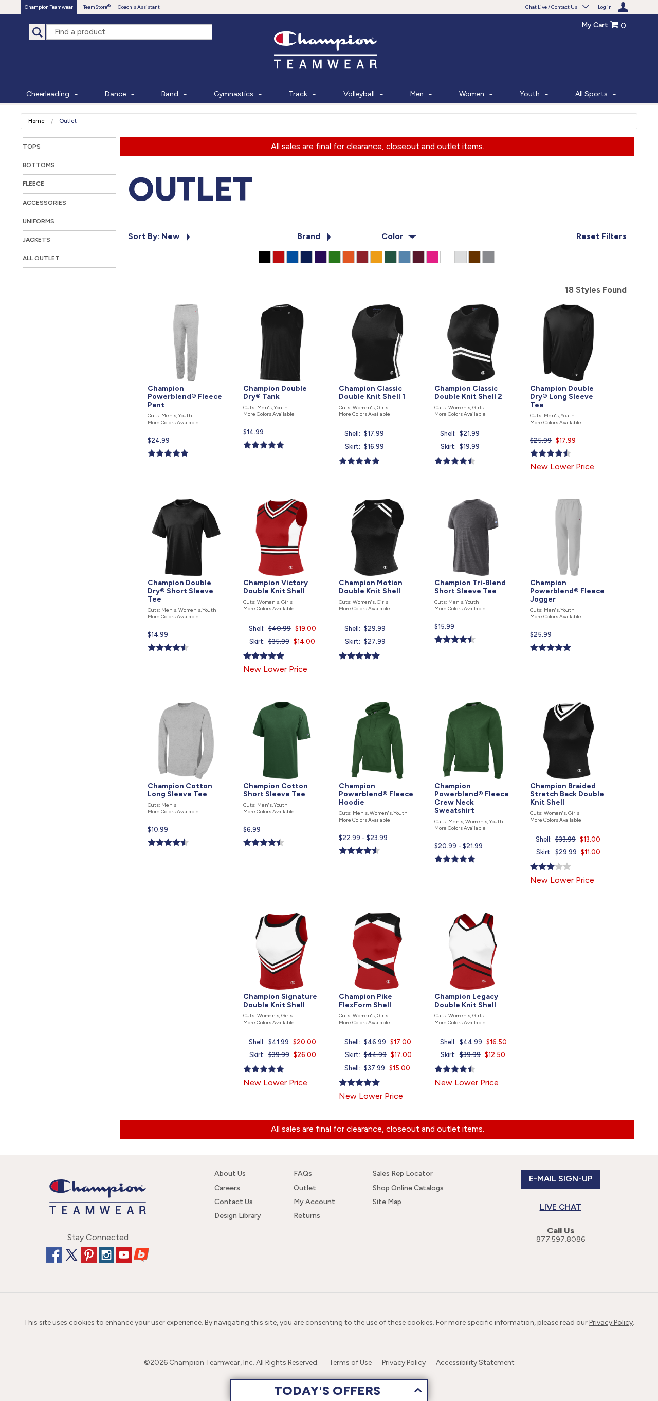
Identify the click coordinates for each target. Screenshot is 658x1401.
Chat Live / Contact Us (551, 7)
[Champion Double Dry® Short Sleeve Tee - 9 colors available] (187, 496)
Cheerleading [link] (47, 93)
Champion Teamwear (49, 7)
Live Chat (560, 1207)
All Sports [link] (591, 93)
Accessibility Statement (475, 1362)
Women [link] (471, 93)
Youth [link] (530, 93)
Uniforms (38, 221)
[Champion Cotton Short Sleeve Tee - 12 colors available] (283, 699)
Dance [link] (115, 93)
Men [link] (417, 93)
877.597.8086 (560, 1239)
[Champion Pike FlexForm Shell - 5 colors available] (378, 910)
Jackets (36, 239)
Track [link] (298, 93)
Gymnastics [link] (233, 93)
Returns (307, 1215)
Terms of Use (350, 1362)
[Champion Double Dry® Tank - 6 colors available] (283, 302)
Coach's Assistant (139, 7)
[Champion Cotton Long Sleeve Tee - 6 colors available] (187, 699)
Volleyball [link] (359, 93)
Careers (227, 1188)
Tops (32, 146)
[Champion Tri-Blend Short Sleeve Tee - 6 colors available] (474, 496)
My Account (314, 1201)
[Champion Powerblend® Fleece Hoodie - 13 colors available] (378, 699)
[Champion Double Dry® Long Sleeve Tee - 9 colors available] (568, 302)
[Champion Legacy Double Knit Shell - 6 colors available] (473, 910)
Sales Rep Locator (403, 1173)
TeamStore (95, 7)
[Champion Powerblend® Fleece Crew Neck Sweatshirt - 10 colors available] (474, 699)
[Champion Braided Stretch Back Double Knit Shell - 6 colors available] (568, 699)
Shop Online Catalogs (408, 1188)
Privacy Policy (611, 1322)
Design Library (237, 1215)
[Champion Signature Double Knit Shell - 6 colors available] (283, 910)
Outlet (305, 1188)
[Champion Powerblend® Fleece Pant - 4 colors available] (187, 302)
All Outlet (41, 258)
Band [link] (169, 93)
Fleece (33, 183)
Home (36, 121)
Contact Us (233, 1201)
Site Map (387, 1201)
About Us (230, 1173)
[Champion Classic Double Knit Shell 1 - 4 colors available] (378, 302)
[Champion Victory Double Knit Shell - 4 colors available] (283, 496)
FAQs (303, 1173)
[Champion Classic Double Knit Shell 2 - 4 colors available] (474, 302)
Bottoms (39, 165)
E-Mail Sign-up (560, 1179)
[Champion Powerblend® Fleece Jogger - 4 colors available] (568, 496)
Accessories (44, 202)
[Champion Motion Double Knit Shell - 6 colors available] (378, 496)
